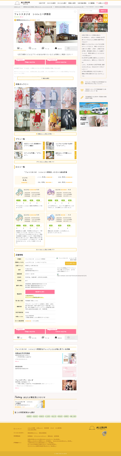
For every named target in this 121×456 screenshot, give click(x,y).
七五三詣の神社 (32, 429)
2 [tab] (47, 45)
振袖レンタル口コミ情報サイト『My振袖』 (40, 441)
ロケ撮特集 (58, 428)
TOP (21, 48)
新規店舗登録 (42, 433)
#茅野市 (66, 416)
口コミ (34, 48)
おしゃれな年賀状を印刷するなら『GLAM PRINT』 (42, 444)
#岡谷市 (60, 416)
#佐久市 (54, 416)
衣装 (60, 48)
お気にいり (102, 3)
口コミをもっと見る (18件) (44, 249)
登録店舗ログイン (33, 433)
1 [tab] (44, 45)
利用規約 (30, 436)
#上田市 (47, 416)
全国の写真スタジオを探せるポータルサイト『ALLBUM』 (44, 439)
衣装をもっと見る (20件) (44, 134)
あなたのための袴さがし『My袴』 (62, 441)
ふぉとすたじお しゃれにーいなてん (21, 11)
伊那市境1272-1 (23, 20)
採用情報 (56, 436)
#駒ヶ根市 (73, 416)
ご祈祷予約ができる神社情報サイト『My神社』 (41, 442)
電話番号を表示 (39, 291)
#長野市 (29, 416)
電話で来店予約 (26, 61)
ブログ (52, 428)
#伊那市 (41, 416)
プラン (47, 48)
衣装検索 (46, 428)
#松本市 (35, 416)
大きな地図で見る (70, 263)
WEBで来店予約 (57, 61)
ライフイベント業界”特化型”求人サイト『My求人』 (42, 446)
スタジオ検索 (31, 428)
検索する (103, 10)
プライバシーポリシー (40, 436)
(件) (37, 321)
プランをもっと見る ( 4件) (44, 161)
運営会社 (50, 436)
